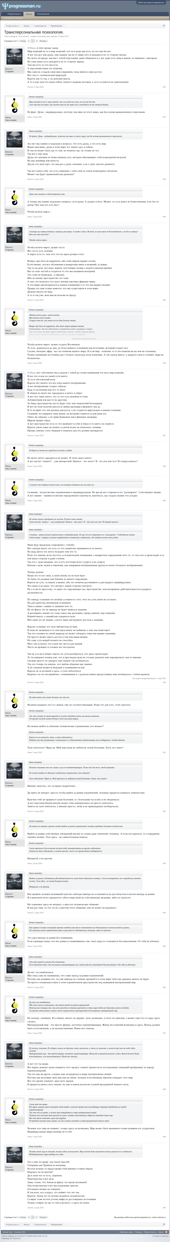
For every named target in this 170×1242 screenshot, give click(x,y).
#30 (164, 682)
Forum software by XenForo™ (25, 1236)
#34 (164, 913)
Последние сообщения (13, 18)
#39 (164, 1137)
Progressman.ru (14, 14)
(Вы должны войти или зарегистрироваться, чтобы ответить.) (140, 1217)
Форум (29, 14)
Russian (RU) (19, 1232)
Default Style (7, 1232)
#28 (164, 466)
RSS (166, 1232)
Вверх (161, 1232)
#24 (164, 217)
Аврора (54, 36)
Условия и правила (160, 1236)
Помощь (138, 1232)
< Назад (22, 41)
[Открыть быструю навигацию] (164, 26)
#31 (164, 752)
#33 (164, 863)
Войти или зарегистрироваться (151, 2)
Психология (23, 36)
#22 (164, 117)
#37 (164, 1033)
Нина (8, 117)
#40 (164, 1208)
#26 (164, 363)
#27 (164, 436)
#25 (164, 300)
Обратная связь (126, 1232)
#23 (164, 179)
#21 (164, 87)
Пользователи (43, 14)
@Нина (31, 47)
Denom (9, 69)
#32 (164, 811)
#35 (164, 946)
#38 (164, 1089)
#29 (164, 501)
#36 (164, 987)
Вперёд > (43, 41)
